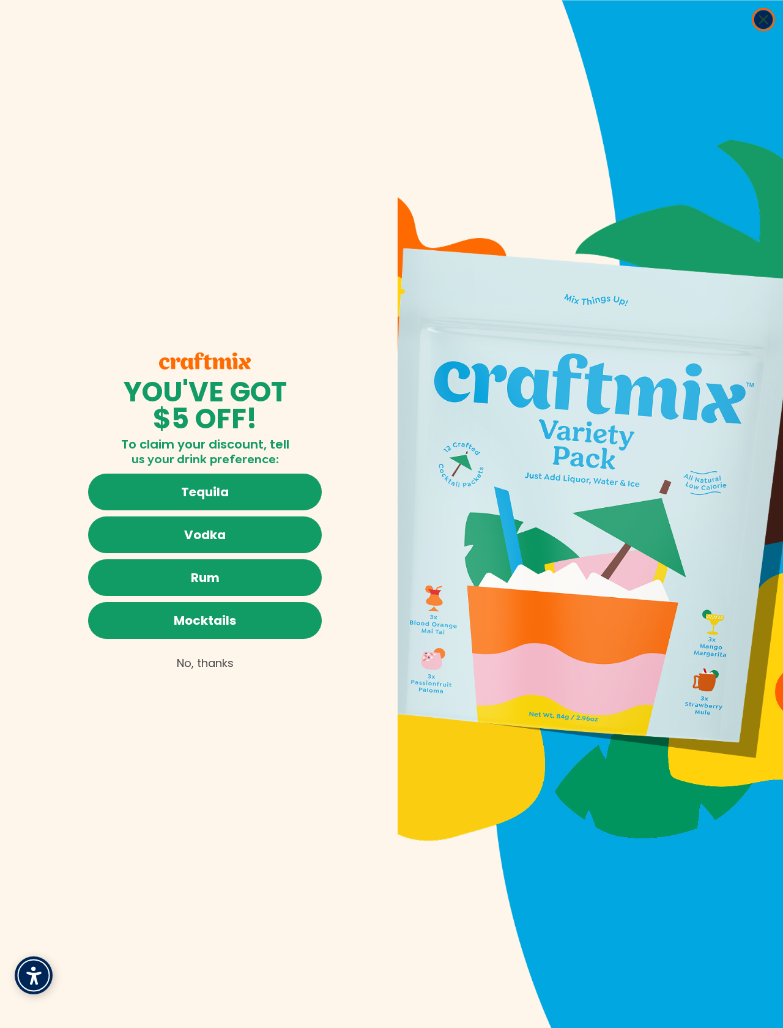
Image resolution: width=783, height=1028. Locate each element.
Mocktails (205, 620)
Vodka (205, 534)
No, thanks (205, 663)
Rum (205, 577)
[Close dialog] (763, 19)
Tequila (205, 492)
